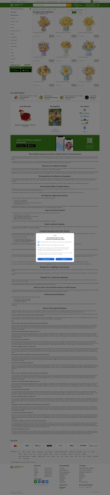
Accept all (64, 259)
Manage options (46, 259)
